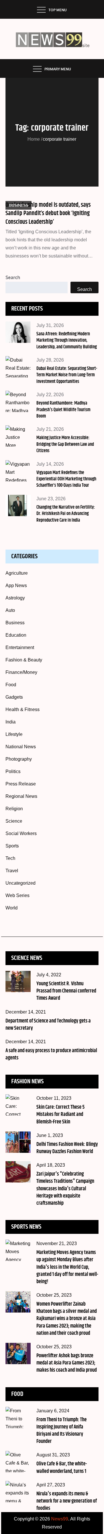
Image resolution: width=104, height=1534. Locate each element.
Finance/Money (21, 672)
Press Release (20, 783)
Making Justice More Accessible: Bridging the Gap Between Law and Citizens (65, 444)
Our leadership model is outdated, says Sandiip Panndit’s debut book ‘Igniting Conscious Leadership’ (48, 213)
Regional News (21, 796)
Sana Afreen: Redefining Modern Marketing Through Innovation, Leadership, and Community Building (66, 340)
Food (10, 684)
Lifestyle (14, 734)
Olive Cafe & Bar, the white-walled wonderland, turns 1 (61, 1467)
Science (13, 821)
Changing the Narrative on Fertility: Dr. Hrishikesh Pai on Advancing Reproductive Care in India (65, 514)
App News (16, 585)
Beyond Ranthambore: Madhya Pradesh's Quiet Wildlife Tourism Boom (63, 410)
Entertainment (19, 647)
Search (12, 277)
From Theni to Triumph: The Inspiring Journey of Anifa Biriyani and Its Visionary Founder (61, 1431)
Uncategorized (20, 883)
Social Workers (21, 833)
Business (18, 205)
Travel (11, 870)
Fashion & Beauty (23, 659)
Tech (10, 858)
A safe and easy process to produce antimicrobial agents (51, 1054)
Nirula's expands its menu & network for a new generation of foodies (66, 1501)
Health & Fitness (22, 709)
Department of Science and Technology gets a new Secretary (48, 1024)
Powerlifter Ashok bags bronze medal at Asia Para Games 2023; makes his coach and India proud (66, 1363)
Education (15, 635)
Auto (10, 610)
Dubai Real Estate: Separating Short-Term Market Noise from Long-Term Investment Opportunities (66, 375)
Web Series (17, 895)
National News (20, 746)
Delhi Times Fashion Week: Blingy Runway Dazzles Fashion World (67, 1148)
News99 (59, 1518)
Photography (18, 759)
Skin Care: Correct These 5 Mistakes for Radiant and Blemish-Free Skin (60, 1114)
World (11, 907)
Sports (12, 845)
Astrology (15, 597)
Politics (13, 771)
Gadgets (14, 697)
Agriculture (16, 573)
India (10, 721)
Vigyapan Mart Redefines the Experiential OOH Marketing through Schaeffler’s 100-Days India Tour (66, 479)
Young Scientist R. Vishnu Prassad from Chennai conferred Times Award (66, 991)
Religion (14, 808)
